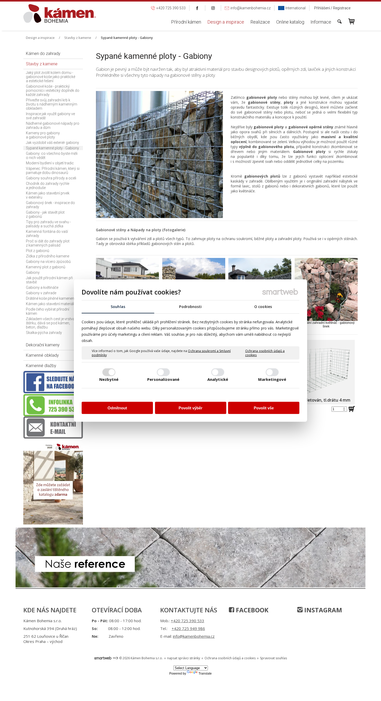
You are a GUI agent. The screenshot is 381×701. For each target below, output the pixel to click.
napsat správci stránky (183, 658)
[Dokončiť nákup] (351, 21)
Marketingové (272, 379)
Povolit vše (264, 408)
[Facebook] (197, 8)
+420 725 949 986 (188, 628)
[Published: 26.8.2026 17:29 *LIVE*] (115, 658)
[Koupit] (353, 415)
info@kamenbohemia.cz (194, 636)
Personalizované (163, 379)
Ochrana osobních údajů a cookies (265, 353)
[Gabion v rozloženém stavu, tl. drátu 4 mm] (315, 368)
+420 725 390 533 (187, 620)
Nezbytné (109, 379)
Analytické (217, 379)
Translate (205, 673)
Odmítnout (117, 408)
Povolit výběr (190, 408)
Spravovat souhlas (273, 658)
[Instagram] (213, 8)
